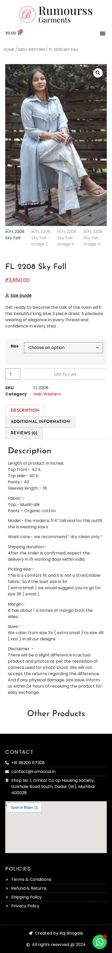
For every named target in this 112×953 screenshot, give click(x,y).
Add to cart (65, 374)
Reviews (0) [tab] (24, 433)
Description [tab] (25, 411)
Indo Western (31, 49)
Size (15, 346)
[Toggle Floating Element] (99, 942)
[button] (102, 33)
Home (9, 49)
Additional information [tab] (40, 422)
